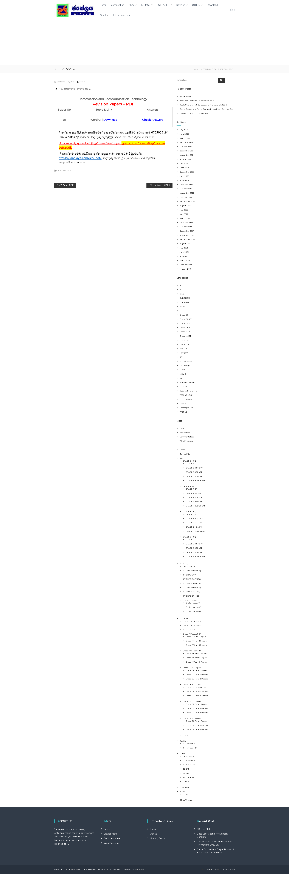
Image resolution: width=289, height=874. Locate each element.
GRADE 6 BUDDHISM (195, 480)
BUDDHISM (185, 298)
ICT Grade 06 (185, 361)
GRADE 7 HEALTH (194, 501)
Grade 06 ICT (185, 319)
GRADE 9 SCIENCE (194, 548)
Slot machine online (188, 391)
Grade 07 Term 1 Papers (196, 704)
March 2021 (185, 260)
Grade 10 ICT (185, 336)
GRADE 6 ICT (191, 463)
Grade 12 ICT (185, 344)
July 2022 (184, 210)
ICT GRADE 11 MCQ (191, 596)
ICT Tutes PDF (189, 760)
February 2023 (186, 184)
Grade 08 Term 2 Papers (197, 691)
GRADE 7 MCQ (189, 486)
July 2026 (184, 130)
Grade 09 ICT (185, 332)
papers (186, 773)
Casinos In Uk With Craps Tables (194, 113)
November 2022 (187, 193)
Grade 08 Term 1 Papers (196, 687)
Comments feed (187, 437)
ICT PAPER (163, 5)
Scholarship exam (187, 382)
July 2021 (184, 248)
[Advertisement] (144, 43)
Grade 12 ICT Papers (191, 625)
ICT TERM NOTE (190, 765)
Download (212, 5)
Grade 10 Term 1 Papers (196, 653)
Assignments (188, 777)
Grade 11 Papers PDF (192, 634)
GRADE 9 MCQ (189, 537)
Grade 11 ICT (185, 340)
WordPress (139, 869)
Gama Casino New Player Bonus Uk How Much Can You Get (206, 109)
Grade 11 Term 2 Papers (196, 641)
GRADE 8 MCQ (189, 511)
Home (103, 5)
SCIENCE (184, 386)
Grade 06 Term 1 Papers (196, 721)
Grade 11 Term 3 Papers (196, 645)
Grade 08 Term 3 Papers (197, 696)
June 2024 (184, 168)
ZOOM (186, 769)
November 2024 (187, 155)
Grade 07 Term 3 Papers (197, 712)
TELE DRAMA (186, 399)
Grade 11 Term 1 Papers (196, 636)
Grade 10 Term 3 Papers (196, 662)
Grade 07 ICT (185, 323)
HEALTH (183, 348)
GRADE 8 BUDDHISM (195, 531)
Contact (186, 794)
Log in (182, 428)
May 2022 (184, 214)
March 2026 (185, 138)
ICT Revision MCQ (191, 743)
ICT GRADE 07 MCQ (192, 579)
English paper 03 (193, 611)
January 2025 (186, 146)
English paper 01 (193, 603)
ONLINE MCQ (189, 566)
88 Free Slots (185, 96)
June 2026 (184, 134)
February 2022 (186, 222)
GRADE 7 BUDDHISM (195, 506)
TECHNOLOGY (209, 69)
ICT (181, 357)
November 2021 (187, 235)
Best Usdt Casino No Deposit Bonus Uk (197, 100)
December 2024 (187, 151)
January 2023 (186, 189)
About (103, 15)
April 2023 (184, 180)
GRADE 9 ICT (191, 539)
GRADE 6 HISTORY (194, 468)
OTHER (196, 5)
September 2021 (187, 239)
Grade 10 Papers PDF (192, 651)
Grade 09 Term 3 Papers (197, 679)
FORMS (186, 781)
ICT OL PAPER (189, 630)
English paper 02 (193, 607)
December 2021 (187, 231)
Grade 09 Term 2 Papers (197, 674)
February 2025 (186, 142)
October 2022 (186, 197)
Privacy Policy (157, 838)
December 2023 (187, 172)
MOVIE (183, 374)
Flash (106, 869)
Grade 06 (184, 315)
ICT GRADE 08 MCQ (192, 583)
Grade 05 (187, 735)
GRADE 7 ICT (191, 489)
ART (181, 289)
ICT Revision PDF (190, 748)
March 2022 (185, 218)
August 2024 (185, 159)
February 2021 (186, 265)
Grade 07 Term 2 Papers (197, 708)
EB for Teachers (121, 15)
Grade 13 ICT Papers (191, 621)
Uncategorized (186, 408)
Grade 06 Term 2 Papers (197, 725)
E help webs (188, 756)
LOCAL (183, 370)
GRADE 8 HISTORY (194, 518)
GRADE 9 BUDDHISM (195, 556)
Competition (117, 5)
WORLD (183, 412)
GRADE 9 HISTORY (194, 544)
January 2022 (186, 227)
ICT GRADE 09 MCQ (192, 587)
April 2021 (184, 256)
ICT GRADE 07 (189, 575)
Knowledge (185, 365)
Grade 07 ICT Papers (192, 701)
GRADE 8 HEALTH (194, 527)
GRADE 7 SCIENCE (194, 497)
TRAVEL (183, 403)
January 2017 (185, 269)
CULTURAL (184, 302)
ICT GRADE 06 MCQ (192, 570)
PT (181, 378)
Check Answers (152, 119)
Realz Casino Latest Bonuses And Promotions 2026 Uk (204, 105)
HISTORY (184, 353)
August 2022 (185, 205)
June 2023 (184, 176)
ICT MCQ (146, 5)
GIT (181, 311)
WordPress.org (186, 441)
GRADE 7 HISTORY (194, 493)
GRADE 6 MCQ (189, 461)
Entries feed (185, 432)
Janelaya (75, 869)
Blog (182, 294)
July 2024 (184, 163)
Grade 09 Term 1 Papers (196, 670)
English (183, 306)
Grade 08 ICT (186, 327)
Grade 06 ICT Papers (192, 718)
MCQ (131, 5)
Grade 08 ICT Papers (192, 684)
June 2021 (184, 252)
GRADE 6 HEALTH (194, 476)
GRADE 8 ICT (191, 514)
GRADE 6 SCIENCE (194, 472)
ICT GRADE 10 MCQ (191, 592)
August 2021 (185, 243)
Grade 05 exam (190, 600)
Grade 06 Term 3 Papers (197, 729)
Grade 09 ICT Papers (192, 668)
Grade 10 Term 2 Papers (196, 658)
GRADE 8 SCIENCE (194, 523)
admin (82, 82)
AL (181, 285)
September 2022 (187, 201)
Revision (180, 5)
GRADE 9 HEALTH (194, 552)
